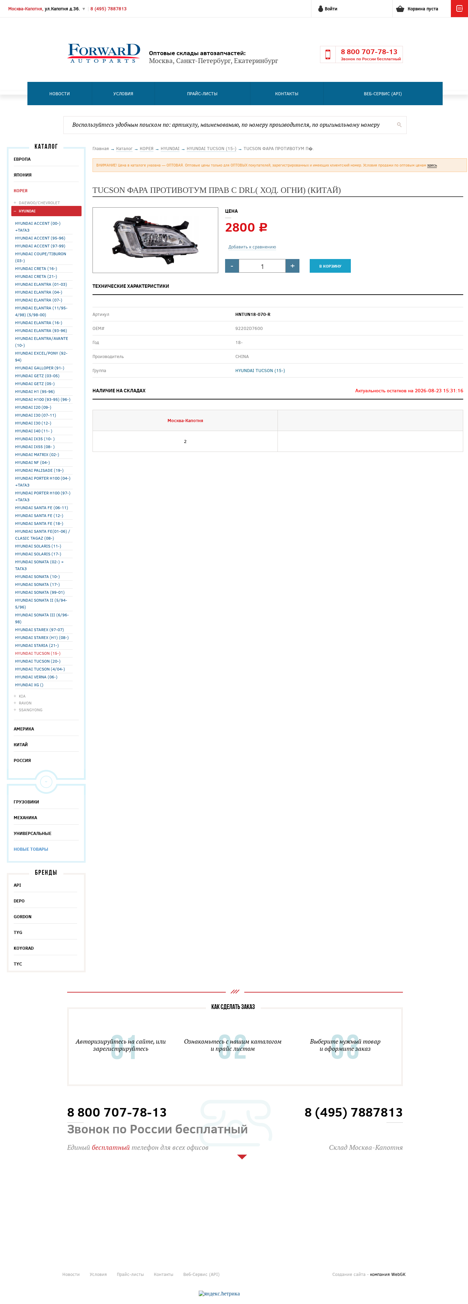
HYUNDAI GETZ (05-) (35, 383)
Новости (59, 93)
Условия (123, 93)
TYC (18, 964)
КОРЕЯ (20, 190)
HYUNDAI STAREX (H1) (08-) (42, 637)
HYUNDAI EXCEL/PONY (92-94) (41, 356)
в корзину (330, 266)
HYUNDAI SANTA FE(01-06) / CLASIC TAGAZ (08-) (42, 534)
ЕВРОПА (22, 159)
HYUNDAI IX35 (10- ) (35, 438)
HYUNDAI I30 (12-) (33, 423)
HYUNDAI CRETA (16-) (36, 268)
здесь (432, 165)
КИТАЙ (21, 744)
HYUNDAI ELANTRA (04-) (38, 292)
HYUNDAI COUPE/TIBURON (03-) (40, 257)
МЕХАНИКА (25, 817)
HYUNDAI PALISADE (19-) (39, 470)
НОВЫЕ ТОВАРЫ (31, 849)
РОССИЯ (22, 760)
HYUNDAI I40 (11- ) (33, 430)
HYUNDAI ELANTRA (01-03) (41, 284)
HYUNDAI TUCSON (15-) (38, 653)
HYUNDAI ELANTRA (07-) (38, 300)
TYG (18, 932)
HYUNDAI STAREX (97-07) (39, 629)
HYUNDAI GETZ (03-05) (37, 375)
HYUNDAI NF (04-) (32, 462)
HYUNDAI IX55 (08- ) (35, 446)
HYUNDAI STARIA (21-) (37, 645)
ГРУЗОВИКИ (26, 802)
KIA (22, 696)
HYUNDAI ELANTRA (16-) (38, 322)
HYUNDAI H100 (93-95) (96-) (43, 399)
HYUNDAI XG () (29, 684)
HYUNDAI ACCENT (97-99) (40, 245)
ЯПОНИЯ (23, 175)
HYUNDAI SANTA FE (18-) (39, 523)
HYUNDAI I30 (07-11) (35, 415)
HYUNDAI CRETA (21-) (36, 276)
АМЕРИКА (24, 729)
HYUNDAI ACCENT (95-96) (40, 238)
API (17, 885)
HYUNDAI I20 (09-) (33, 407)
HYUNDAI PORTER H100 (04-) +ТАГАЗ (43, 481)
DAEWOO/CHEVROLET (39, 202)
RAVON (25, 702)
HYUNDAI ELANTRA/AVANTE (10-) (41, 341)
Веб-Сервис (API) (383, 93)
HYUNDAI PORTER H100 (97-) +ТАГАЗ (43, 496)
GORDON (23, 916)
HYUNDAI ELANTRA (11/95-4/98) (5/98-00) (41, 311)
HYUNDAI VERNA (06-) (36, 676)
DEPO (19, 901)
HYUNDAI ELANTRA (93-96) (41, 330)
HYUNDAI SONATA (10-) (37, 576)
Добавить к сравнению (252, 247)
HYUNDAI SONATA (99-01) (40, 592)
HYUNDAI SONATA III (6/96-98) (42, 618)
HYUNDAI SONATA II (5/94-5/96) (41, 603)
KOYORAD (24, 948)
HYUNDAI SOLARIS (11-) (38, 546)
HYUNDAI (27, 210)
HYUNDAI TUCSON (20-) (38, 661)
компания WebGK (388, 1274)
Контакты (286, 93)
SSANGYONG (30, 709)
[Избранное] (459, 15)
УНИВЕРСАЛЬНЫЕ (32, 833)
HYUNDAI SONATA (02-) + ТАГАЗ (39, 565)
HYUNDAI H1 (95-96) (35, 391)
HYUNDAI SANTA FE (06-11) (41, 507)
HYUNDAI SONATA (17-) (37, 584)
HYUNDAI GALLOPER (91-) (39, 367)
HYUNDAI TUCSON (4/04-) (40, 669)
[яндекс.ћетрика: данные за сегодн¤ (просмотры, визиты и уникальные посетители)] (219, 1294)
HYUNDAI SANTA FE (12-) (39, 515)
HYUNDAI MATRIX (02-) (37, 454)
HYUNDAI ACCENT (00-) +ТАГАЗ (38, 226)
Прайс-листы (202, 93)
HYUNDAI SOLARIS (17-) (38, 553)
